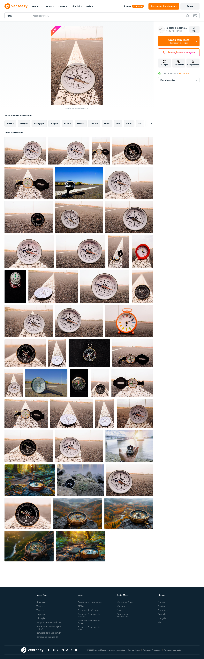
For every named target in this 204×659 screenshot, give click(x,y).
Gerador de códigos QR (47, 637)
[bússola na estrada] (25, 151)
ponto (129, 123)
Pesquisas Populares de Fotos (89, 621)
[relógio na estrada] (129, 217)
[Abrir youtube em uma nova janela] (76, 650)
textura (94, 123)
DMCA (81, 606)
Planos (127, 6)
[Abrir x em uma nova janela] (72, 650)
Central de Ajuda (125, 602)
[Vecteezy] (15, 6)
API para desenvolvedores (48, 622)
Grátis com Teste (178, 41)
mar (118, 123)
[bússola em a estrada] (27, 513)
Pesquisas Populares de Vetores (89, 615)
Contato (121, 606)
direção (24, 123)
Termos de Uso (134, 650)
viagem (54, 123)
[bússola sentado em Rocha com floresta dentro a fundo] (77, 513)
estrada (80, 123)
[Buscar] (187, 15)
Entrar (190, 6)
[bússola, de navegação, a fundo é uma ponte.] (129, 446)
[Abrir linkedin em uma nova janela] (58, 650)
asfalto (67, 123)
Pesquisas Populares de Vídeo (89, 628)
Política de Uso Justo (172, 650)
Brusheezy (41, 602)
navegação (39, 123)
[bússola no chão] (29, 251)
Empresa (40, 614)
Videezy (40, 610)
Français (162, 618)
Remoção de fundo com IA (48, 632)
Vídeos (61, 6)
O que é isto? (184, 73)
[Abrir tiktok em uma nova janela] (67, 650)
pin (139, 123)
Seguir (194, 31)
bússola (10, 123)
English (161, 602)
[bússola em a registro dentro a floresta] (80, 546)
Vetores (35, 6)
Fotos (49, 6)
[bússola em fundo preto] (15, 286)
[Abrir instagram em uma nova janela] (54, 650)
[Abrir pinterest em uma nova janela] (63, 650)
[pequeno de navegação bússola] (28, 183)
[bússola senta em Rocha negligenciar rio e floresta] (128, 513)
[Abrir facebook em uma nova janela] (49, 650)
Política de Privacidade (152, 650)
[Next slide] (149, 123)
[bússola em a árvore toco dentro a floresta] (29, 480)
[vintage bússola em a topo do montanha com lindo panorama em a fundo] (29, 546)
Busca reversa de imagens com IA (48, 627)
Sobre (120, 610)
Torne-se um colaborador (123, 615)
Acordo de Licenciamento (90, 602)
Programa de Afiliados (88, 610)
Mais (88, 6)
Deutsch (162, 614)
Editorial (76, 6)
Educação (40, 618)
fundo (107, 123)
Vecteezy (40, 606)
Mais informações (167, 80)
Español (161, 606)
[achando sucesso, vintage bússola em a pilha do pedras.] (80, 480)
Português (163, 610)
